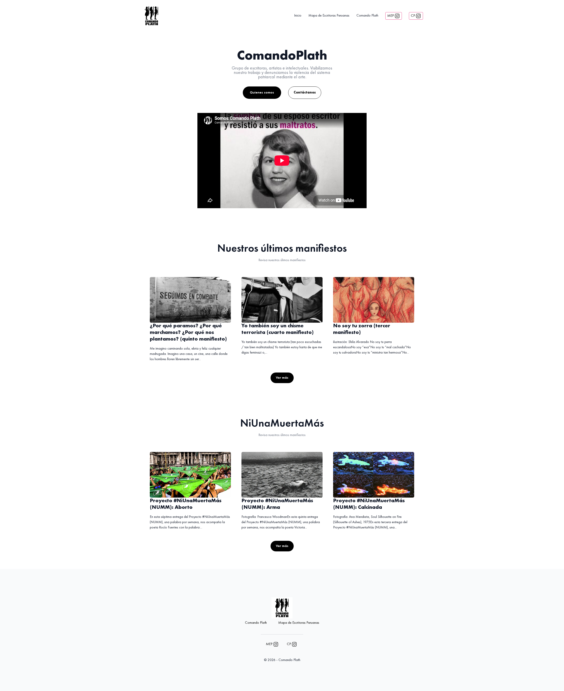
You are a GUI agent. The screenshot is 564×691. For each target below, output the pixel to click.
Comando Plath (367, 15)
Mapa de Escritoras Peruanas (328, 15)
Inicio (297, 15)
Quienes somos (262, 92)
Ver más (282, 378)
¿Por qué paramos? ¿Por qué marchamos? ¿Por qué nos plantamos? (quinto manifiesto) (188, 332)
